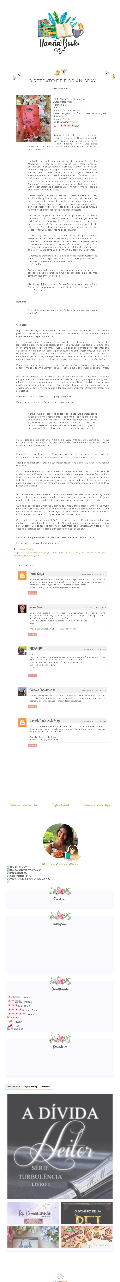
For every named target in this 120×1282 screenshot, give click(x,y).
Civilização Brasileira (30, 552)
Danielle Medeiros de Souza (45, 721)
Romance (29, 555)
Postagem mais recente (23, 805)
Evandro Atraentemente (42, 690)
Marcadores (45, 1087)
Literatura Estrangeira (95, 552)
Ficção (44, 552)
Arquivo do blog (30, 1087)
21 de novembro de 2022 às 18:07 (94, 574)
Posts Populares (13, 1087)
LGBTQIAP (78, 552)
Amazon (74, 122)
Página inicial (60, 805)
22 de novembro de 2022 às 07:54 (94, 608)
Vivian (38, 555)
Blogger (65, 1281)
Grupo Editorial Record (59, 552)
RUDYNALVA (36, 648)
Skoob (66, 119)
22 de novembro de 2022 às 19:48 (94, 721)
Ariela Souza (37, 574)
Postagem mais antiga (97, 805)
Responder (32, 593)
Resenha (18, 555)
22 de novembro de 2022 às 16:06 (94, 649)
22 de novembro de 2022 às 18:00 (94, 690)
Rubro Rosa (36, 607)
